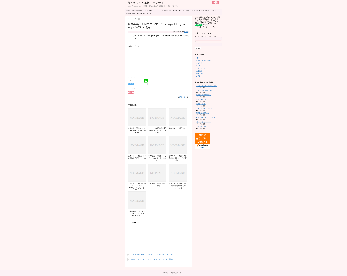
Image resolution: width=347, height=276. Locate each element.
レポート (213, 10)
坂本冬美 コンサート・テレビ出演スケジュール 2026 (194, 10)
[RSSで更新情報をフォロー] (217, 2)
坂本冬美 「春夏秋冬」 (178, 128)
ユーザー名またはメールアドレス (206, 36)
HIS (197, 58)
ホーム (128, 10)
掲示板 (175, 10)
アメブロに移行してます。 (205, 108)
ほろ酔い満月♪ (201, 104)
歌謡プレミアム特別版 (203, 95)
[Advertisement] (143, 60)
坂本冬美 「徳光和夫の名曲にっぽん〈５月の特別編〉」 (178, 158)
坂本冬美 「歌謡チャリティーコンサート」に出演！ (157, 158)
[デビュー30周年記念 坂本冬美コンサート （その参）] (157, 117)
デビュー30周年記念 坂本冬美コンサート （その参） (157, 130)
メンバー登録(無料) (165, 10)
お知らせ (199, 63)
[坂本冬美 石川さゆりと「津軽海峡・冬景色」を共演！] (137, 117)
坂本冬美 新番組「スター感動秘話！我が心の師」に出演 (178, 186)
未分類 (186, 32)
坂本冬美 (182, 97)
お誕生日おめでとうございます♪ (206, 86)
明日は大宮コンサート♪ (203, 122)
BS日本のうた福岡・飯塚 (204, 90)
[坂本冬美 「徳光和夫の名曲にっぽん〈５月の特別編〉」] (178, 145)
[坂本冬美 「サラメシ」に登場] (157, 173)
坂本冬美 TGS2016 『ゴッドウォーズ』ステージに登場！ (137, 213)
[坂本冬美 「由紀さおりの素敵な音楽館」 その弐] (137, 145)
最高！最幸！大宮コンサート (205, 117)
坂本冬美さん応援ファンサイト (147, 2)
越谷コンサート (201, 99)
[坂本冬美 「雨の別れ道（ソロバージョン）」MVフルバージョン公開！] (137, 173)
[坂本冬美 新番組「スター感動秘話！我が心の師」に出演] (178, 173)
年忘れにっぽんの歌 (202, 113)
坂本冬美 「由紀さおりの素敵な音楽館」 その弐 (137, 158)
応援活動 (199, 71)
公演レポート (200, 68)
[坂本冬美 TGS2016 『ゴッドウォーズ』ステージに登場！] (137, 200)
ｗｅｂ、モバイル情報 (203, 60)
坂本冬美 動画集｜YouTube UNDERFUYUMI (138, 13)
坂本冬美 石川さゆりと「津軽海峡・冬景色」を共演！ (137, 130)
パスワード (198, 41)
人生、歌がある (201, 126)
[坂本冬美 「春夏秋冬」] (178, 117)
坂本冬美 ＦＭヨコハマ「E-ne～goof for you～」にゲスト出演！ (152, 259)
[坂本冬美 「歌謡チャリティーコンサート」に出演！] (157, 145)
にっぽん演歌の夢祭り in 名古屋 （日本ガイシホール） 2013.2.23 (153, 254)
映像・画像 (199, 73)
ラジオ (155, 13)
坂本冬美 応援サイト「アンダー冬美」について (145, 10)
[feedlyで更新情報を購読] (213, 2)
